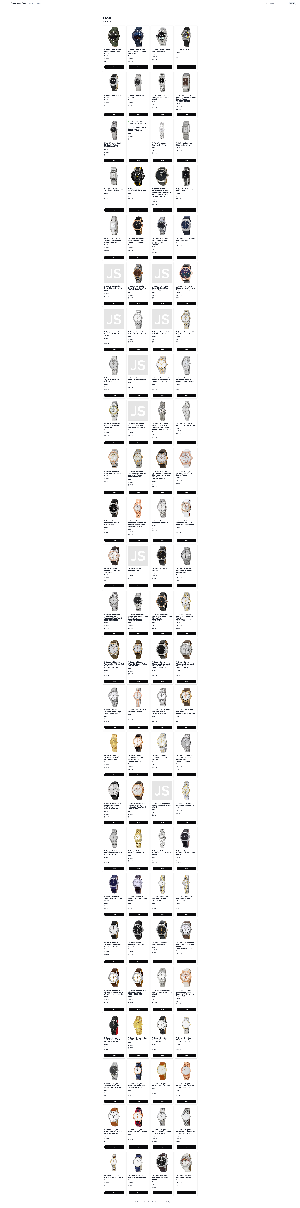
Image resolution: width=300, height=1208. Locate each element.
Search (292, 3)
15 (152, 1201)
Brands (31, 3)
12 (141, 1201)
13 (144, 1201)
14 (148, 1201)
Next (167, 1201)
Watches (38, 3)
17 (159, 1201)
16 (155, 1201)
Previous (135, 1201)
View (114, 67)
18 (163, 1201)
